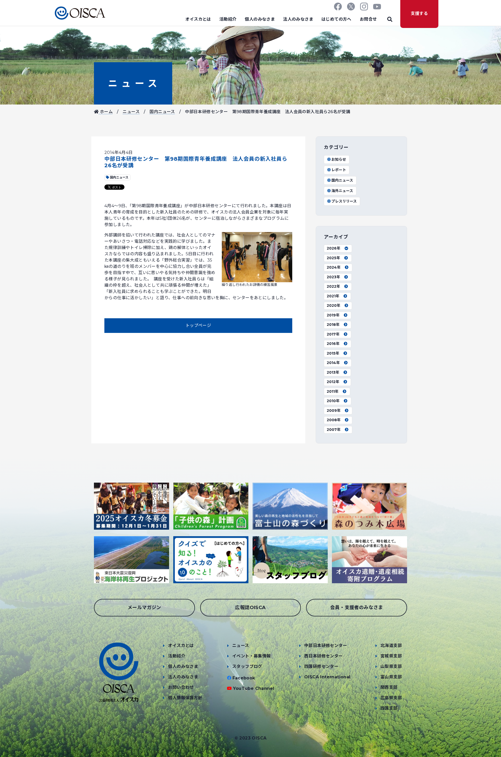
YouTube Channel (254, 688)
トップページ (198, 325)
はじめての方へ (336, 19)
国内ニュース (162, 111)
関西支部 (389, 687)
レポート (338, 169)
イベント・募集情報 (251, 656)
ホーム (106, 111)
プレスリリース (344, 201)
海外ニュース (342, 190)
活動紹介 (228, 19)
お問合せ (368, 19)
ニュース (133, 83)
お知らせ (338, 159)
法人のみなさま (298, 19)
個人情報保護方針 (185, 697)
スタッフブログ (247, 666)
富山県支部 (391, 676)
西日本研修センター (323, 656)
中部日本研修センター (325, 645)
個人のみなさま (260, 19)
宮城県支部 (391, 656)
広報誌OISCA (250, 607)
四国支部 (389, 708)
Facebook (243, 677)
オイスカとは (198, 19)
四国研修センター (321, 666)
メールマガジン (144, 607)
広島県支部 (391, 697)
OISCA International (327, 676)
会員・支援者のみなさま (356, 607)
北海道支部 (391, 645)
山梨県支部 (391, 666)
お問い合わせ (181, 687)
